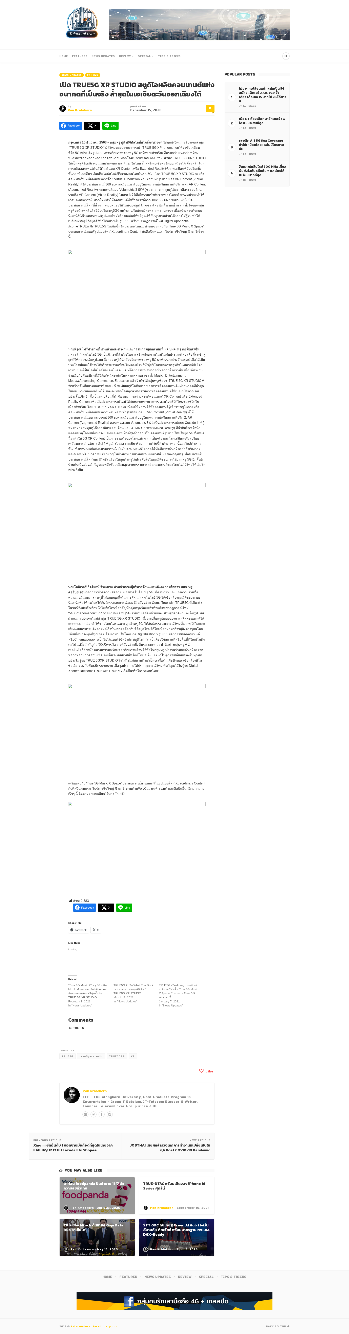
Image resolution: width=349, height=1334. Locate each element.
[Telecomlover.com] (82, 24)
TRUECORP (117, 1056)
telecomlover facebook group (94, 1326)
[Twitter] (93, 1114)
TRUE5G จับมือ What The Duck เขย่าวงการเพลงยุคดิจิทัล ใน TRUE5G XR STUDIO (133, 989)
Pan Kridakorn (80, 110)
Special (144, 56)
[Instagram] (110, 1114)
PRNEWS (92, 75)
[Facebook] (102, 1114)
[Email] (85, 1114)
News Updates (103, 56)
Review (125, 56)
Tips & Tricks (169, 56)
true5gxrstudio (91, 1056)
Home (63, 56)
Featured (79, 56)
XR (133, 1056)
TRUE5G (67, 1056)
